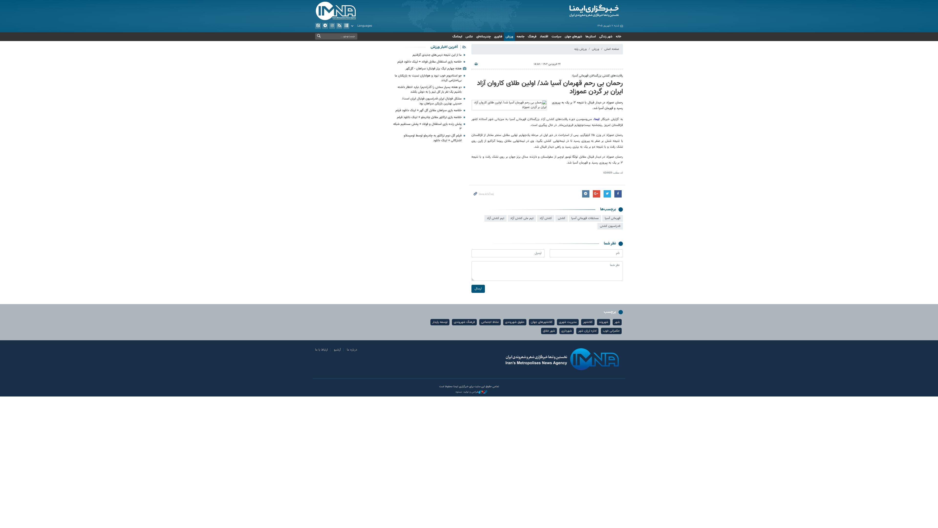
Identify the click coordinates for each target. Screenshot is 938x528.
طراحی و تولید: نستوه (467, 392)
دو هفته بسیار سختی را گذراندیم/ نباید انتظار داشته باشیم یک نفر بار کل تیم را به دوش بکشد (430, 89)
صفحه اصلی (611, 49)
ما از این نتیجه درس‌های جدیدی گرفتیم (437, 55)
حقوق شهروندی (514, 322)
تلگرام (325, 26)
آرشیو (346, 26)
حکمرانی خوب (611, 331)
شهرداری (566, 331)
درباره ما (352, 349)
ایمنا (573, 11)
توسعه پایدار (440, 322)
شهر (617, 322)
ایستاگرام (332, 26)
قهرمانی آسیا (612, 218)
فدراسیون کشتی (610, 226)
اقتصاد (544, 36)
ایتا (318, 26)
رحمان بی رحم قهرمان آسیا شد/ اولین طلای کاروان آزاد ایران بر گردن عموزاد (550, 87)
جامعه (520, 36)
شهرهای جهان (573, 36)
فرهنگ (532, 36)
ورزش (509, 36)
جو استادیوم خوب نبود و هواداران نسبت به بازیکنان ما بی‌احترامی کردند (428, 78)
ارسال (478, 288)
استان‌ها (591, 36)
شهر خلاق (549, 331)
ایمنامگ (457, 36)
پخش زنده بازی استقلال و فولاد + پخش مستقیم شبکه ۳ (427, 126)
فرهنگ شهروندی (464, 322)
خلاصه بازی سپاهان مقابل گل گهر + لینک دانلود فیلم (428, 110)
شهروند (603, 322)
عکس (469, 36)
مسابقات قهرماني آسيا (585, 218)
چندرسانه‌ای (483, 36)
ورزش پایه (580, 49)
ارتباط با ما (321, 349)
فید (339, 26)
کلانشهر (588, 322)
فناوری (498, 36)
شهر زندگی (605, 36)
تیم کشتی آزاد (495, 218)
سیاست (556, 36)
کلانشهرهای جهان (542, 322)
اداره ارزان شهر (587, 331)
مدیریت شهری (568, 322)
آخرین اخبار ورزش (444, 47)
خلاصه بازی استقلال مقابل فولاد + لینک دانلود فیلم (429, 61)
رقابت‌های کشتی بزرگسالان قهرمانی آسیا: (597, 75)
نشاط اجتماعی (490, 322)
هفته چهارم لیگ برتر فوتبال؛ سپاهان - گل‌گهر (433, 68)
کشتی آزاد (546, 218)
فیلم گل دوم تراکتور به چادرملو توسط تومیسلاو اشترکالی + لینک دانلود (433, 138)
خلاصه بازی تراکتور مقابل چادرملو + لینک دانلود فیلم (429, 117)
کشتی (561, 218)
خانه (618, 36)
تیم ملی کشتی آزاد (521, 218)
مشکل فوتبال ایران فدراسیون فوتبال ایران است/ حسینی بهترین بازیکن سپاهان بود (432, 101)
